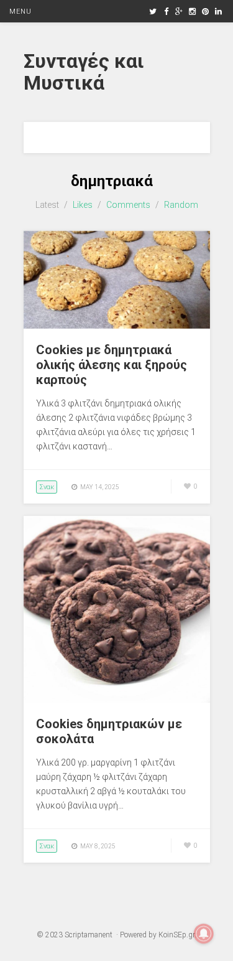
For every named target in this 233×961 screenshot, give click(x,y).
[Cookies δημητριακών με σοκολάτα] (117, 700)
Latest (47, 205)
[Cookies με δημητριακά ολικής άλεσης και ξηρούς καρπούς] (117, 325)
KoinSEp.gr (176, 935)
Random (181, 205)
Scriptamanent (88, 935)
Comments (128, 205)
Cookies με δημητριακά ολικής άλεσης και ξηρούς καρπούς (111, 364)
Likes (83, 205)
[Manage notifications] (204, 934)
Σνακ (46, 487)
